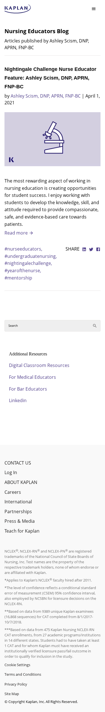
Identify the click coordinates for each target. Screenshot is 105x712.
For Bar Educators (28, 389)
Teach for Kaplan (21, 531)
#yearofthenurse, (22, 270)
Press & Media (19, 521)
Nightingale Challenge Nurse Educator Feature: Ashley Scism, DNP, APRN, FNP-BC (50, 77)
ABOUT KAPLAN (20, 482)
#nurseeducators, (23, 249)
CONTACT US (17, 463)
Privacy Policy (15, 684)
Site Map (11, 693)
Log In (10, 472)
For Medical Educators (32, 377)
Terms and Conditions (22, 674)
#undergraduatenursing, (30, 256)
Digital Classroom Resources (39, 365)
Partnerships (18, 511)
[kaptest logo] (17, 8)
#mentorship (18, 278)
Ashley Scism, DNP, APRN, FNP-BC (46, 96)
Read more (16, 233)
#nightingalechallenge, (28, 263)
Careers (12, 492)
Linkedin (18, 400)
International (18, 502)
